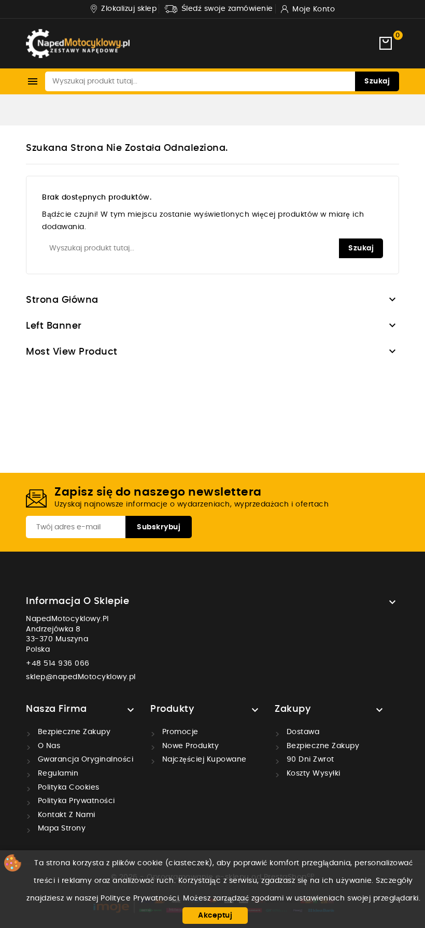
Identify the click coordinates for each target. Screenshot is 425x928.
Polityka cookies (67, 787)
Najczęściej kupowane (203, 759)
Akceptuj (215, 915)
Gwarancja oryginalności (84, 759)
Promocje (179, 732)
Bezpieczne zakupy (72, 732)
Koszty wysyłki (312, 773)
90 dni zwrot (309, 759)
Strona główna (62, 300)
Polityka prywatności (75, 801)
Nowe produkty (189, 746)
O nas (47, 746)
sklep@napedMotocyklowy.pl (81, 677)
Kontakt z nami (65, 815)
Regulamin (56, 773)
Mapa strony (60, 828)
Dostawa (301, 732)
